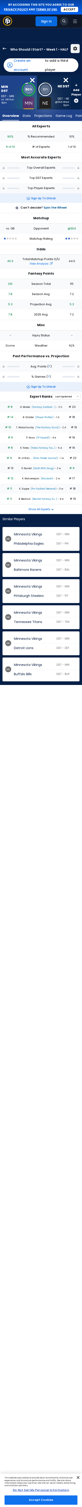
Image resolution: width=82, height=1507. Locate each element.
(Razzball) (46, 478)
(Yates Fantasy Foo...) (42, 448)
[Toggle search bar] (64, 21)
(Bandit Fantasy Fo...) (44, 499)
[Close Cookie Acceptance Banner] (78, 1477)
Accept (69, 9)
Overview (10, 115)
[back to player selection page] (3, 48)
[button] (41, 65)
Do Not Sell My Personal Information (41, 1490)
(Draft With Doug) (43, 468)
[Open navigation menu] (75, 21)
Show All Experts (39, 509)
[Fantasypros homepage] (7, 24)
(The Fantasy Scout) (47, 427)
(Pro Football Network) (43, 488)
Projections (43, 115)
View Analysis (39, 264)
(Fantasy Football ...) (43, 407)
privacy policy (16, 9)
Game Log (64, 115)
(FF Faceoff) (43, 437)
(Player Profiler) (44, 417)
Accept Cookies (41, 1500)
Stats (27, 115)
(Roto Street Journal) (45, 458)
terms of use (46, 9)
